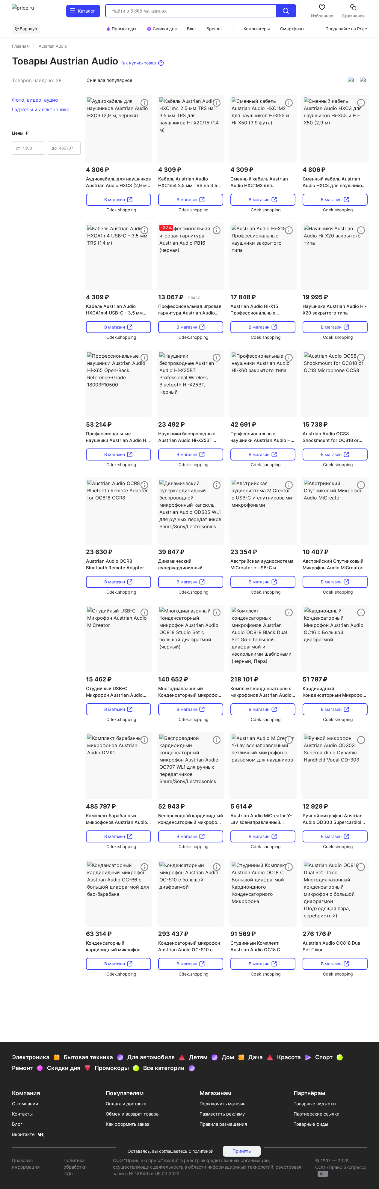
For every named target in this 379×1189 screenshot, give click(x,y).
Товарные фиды (311, 1124)
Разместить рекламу (222, 1114)
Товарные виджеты (315, 1104)
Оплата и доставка (126, 1104)
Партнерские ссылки (316, 1114)
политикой (202, 1151)
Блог (17, 1124)
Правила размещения (223, 1124)
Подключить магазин (223, 1104)
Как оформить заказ (127, 1124)
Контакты (22, 1114)
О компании (25, 1104)
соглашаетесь (173, 1151)
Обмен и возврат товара (132, 1114)
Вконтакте (23, 1134)
